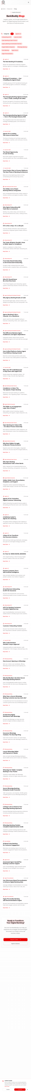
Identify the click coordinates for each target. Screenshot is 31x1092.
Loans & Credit (17, 37)
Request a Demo (14, 939)
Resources (9, 9)
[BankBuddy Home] (3, 2)
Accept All (20, 1089)
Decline (8, 1089)
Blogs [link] (15, 9)
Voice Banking (5, 50)
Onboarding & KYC (6, 37)
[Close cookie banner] (27, 1089)
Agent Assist (15, 50)
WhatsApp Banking (22, 47)
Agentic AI (18, 33)
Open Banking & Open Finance (9, 40)
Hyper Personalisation (7, 53)
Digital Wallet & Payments (8, 47)
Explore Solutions (15, 943)
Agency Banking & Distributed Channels (11, 43)
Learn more (7, 1086)
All (12, 33)
